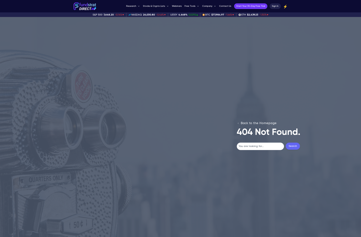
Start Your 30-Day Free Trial (250, 6)
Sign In (275, 6)
